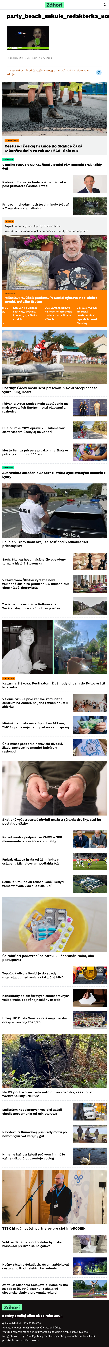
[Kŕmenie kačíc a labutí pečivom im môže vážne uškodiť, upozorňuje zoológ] (90, 1156)
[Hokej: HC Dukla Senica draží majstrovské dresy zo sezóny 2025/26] (90, 1020)
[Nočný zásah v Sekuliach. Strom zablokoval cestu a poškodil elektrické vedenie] (90, 1266)
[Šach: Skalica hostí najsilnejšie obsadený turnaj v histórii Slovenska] (90, 561)
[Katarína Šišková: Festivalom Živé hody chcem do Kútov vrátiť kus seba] (54, 647)
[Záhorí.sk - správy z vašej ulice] (54, 5)
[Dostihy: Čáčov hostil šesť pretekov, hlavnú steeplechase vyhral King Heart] (54, 357)
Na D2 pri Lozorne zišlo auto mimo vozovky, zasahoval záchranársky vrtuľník (47, 1094)
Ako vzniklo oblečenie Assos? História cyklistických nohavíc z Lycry (53, 475)
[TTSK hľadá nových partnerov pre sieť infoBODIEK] (54, 1197)
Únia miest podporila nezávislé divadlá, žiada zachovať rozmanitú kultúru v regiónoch (32, 747)
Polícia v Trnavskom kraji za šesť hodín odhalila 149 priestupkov (45, 544)
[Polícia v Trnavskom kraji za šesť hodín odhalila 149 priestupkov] (54, 510)
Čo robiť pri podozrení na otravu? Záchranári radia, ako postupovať (48, 958)
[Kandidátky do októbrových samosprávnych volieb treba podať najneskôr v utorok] (90, 998)
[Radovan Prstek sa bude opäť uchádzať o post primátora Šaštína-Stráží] (90, 184)
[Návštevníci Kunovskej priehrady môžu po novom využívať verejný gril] (90, 1134)
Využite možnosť (22, 1327)
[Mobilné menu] (4, 4)
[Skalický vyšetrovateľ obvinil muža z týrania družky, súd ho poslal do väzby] (54, 788)
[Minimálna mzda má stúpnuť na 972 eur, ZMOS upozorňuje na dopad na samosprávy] (90, 725)
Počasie (9, 222)
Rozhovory (8, 678)
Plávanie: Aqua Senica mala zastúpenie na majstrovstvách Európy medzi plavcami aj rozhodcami (35, 407)
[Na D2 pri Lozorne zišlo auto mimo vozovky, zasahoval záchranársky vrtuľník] (54, 1061)
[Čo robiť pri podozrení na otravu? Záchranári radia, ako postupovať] (54, 924)
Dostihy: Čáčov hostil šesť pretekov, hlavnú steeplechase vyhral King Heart (49, 390)
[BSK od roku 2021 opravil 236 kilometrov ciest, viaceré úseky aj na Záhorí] (90, 430)
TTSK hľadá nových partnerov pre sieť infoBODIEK (43, 1228)
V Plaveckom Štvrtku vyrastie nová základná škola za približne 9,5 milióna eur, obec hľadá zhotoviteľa (35, 584)
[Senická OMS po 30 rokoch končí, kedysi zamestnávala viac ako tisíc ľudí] (90, 884)
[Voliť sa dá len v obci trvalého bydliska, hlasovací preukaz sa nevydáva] (90, 1244)
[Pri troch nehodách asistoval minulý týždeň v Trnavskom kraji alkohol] (90, 206)
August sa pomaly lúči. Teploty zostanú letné (33, 226)
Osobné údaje (53, 1327)
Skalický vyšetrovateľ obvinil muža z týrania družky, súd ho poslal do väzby (51, 822)
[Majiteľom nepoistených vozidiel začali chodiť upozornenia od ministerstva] (90, 1111)
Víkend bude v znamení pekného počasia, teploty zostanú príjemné (46, 230)
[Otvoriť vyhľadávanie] (105, 5)
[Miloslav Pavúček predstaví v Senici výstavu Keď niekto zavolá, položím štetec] (54, 262)
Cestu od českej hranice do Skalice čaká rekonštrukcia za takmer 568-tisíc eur (43, 148)
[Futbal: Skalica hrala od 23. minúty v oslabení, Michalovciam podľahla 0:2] (90, 861)
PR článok (8, 159)
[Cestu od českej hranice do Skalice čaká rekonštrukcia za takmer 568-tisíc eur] (54, 109)
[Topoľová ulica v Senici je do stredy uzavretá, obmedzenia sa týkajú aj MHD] (90, 975)
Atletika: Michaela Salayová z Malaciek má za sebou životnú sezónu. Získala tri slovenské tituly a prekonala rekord (35, 1288)
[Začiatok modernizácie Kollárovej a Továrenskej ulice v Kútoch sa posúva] (90, 606)
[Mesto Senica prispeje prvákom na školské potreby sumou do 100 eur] (90, 452)
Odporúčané (12, 141)
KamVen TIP (10, 294)
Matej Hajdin (31, 58)
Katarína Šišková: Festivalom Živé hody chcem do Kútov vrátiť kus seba (53, 685)
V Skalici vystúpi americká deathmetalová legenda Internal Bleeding (44, 315)
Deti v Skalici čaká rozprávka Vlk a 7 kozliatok (77, 311)
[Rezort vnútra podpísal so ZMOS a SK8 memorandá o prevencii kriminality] (90, 839)
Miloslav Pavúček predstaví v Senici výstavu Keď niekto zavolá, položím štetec (51, 300)
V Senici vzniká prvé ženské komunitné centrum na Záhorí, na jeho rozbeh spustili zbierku (35, 703)
